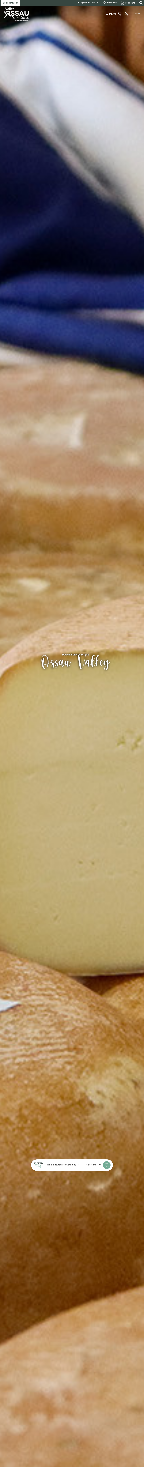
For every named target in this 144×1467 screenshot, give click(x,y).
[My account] (126, 14)
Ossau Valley (75, 662)
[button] (119, 14)
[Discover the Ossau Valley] (72, 733)
